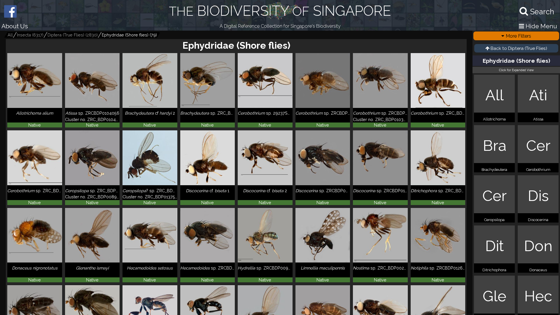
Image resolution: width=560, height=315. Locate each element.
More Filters (518, 36)
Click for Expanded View (516, 70)
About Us (14, 26)
